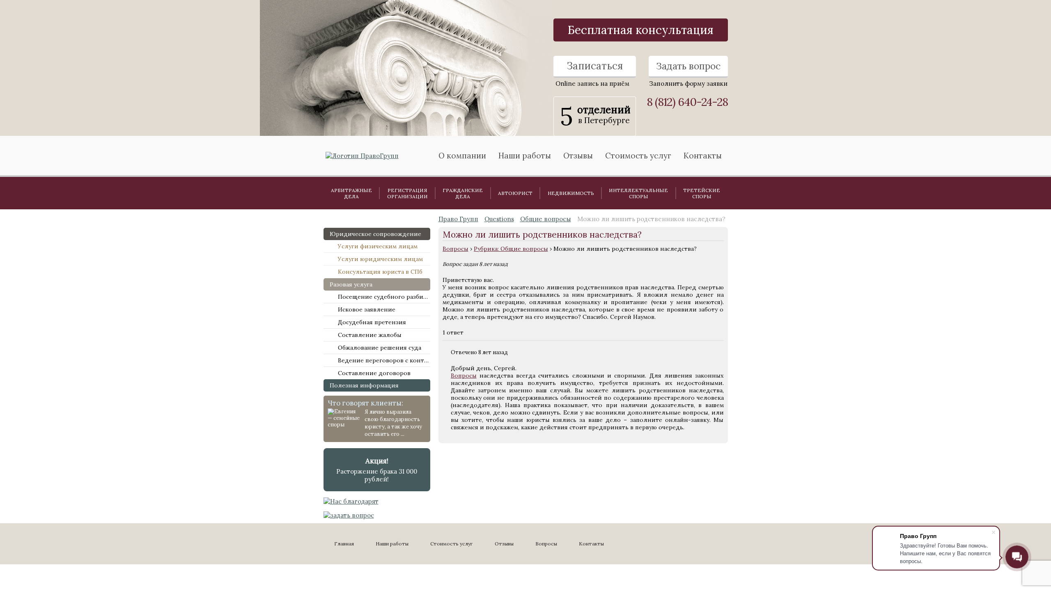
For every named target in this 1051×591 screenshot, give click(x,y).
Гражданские (463, 193)
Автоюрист (515, 193)
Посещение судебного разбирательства (384, 296)
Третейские (701, 193)
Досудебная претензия (372, 322)
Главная (344, 544)
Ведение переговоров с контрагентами (384, 360)
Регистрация (407, 193)
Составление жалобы (370, 335)
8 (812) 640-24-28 (687, 102)
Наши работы (392, 544)
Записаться (595, 66)
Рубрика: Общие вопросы (511, 248)
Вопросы (455, 248)
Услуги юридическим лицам (380, 259)
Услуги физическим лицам (378, 246)
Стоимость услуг (638, 155)
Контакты (703, 155)
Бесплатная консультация (641, 30)
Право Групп (458, 219)
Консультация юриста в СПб (380, 271)
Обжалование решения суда (379, 347)
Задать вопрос (688, 66)
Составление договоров (374, 373)
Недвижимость (571, 193)
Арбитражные (351, 193)
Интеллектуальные (638, 193)
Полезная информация (364, 385)
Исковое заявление (366, 309)
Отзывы (578, 155)
